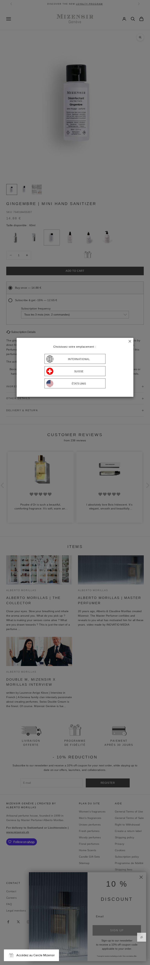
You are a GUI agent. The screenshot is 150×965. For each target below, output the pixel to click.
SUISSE (79, 371)
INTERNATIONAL (79, 358)
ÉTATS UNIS (79, 383)
